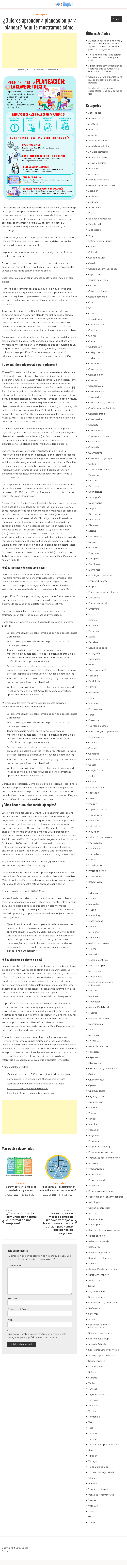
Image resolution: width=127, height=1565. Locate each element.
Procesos (93, 1163)
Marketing (94, 915)
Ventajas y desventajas (101, 1494)
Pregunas (93, 1135)
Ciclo (91, 313)
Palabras (93, 1107)
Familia (92, 687)
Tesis (91, 1422)
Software (93, 1372)
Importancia (95, 815)
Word (91, 1517)
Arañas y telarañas (98, 179)
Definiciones (95, 491)
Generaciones (96, 737)
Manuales (93, 904)
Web (10, 1320)
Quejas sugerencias (99, 1208)
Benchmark (95, 224)
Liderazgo (93, 893)
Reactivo (93, 1213)
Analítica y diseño (98, 157)
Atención (93, 190)
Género (92, 748)
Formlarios (94, 703)
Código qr (93, 358)
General (92, 742)
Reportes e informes (99, 1258)
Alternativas (95, 129)
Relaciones (94, 1247)
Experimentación (98, 670)
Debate (92, 480)
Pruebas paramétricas (100, 1191)
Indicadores (94, 826)
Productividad (96, 1169)
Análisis (92, 135)
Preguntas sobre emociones (104, 1157)
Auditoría (93, 202)
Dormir (92, 542)
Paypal (92, 1118)
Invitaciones (95, 876)
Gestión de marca (98, 759)
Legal (25, 1548)
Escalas (92, 620)
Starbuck (93, 1377)
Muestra (92, 1013)
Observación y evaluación (102, 1068)
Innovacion (94, 848)
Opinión (92, 1085)
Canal (91, 263)
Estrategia (40, 15)
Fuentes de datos (98, 726)
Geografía (93, 753)
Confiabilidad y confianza (102, 402)
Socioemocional (97, 1366)
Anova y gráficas (97, 163)
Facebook (93, 675)
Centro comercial (98, 296)
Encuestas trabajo (98, 603)
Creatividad (94, 441)
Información (95, 843)
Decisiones (94, 486)
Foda (91, 698)
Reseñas (93, 1263)
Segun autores (96, 1297)
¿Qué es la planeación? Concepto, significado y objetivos (38, 1074)
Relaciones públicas (99, 1252)
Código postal (96, 352)
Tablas (91, 1383)
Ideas (91, 798)
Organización (95, 1102)
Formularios (95, 709)
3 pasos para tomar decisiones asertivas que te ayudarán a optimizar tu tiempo (105, 68)
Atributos (93, 196)
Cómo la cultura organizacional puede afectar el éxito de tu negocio (105, 80)
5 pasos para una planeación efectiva (27, 1088)
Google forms (95, 770)
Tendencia (94, 1416)
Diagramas (94, 508)
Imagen (92, 804)
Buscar (117, 19)
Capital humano (97, 274)
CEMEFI (92, 285)
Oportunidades (96, 1091)
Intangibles (94, 854)
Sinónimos (94, 1308)
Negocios (93, 1035)
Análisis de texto (97, 140)
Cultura (92, 464)
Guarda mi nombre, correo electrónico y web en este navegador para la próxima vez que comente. (36, 1336)
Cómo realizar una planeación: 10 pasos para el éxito (36, 1079)
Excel (91, 664)
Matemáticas (95, 921)
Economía (94, 547)
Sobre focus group (98, 1338)
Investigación (95, 865)
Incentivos (94, 820)
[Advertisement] (39, 50)
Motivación (94, 1001)
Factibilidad (94, 681)
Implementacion (97, 809)
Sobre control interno (100, 1333)
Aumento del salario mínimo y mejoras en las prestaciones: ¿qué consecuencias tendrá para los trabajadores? (105, 45)
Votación (93, 1506)
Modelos (93, 996)
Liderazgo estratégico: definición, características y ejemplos (21, 1188)
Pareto (92, 1113)
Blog (91, 235)
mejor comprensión (99, 943)
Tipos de (93, 1455)
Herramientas (96, 787)
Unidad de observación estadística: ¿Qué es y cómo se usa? (105, 91)
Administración (96, 118)
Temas (92, 1411)
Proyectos (93, 1185)
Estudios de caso (97, 648)
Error (91, 614)
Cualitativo (94, 447)
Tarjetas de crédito (98, 1394)
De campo (94, 475)
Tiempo (92, 1433)
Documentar (95, 536)
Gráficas (92, 776)
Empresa (93, 586)
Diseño (92, 530)
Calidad (92, 252)
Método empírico (97, 965)
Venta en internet (98, 1489)
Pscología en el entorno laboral (105, 1196)
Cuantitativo (95, 452)
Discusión (93, 525)
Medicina (93, 926)
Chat (91, 302)
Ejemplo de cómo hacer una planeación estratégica (35, 1083)
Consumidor (95, 419)
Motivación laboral (98, 1007)
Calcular (92, 246)
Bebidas (92, 213)
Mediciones (94, 937)
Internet (92, 859)
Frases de (93, 720)
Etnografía (94, 653)
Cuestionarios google (100, 458)
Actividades (94, 112)
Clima (91, 341)
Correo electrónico (18, 1309)
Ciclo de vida (95, 319)
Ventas (92, 1500)
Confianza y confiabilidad (102, 408)
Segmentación (96, 1291)
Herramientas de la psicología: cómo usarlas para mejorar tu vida (105, 57)
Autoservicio (95, 207)
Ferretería (93, 692)
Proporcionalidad (98, 1180)
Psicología (94, 1202)
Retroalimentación (98, 1274)
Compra (92, 380)
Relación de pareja (98, 1241)
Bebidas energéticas (99, 218)
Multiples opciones (98, 1018)
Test (90, 1428)
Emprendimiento (98, 581)
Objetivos (93, 1057)
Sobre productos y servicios (103, 1350)
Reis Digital (29, 1195)
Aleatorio (93, 124)
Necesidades (95, 1024)
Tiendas (92, 1439)
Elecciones (94, 564)
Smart (91, 1319)
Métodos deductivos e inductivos (100, 983)
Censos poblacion (98, 291)
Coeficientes (95, 363)
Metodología (95, 976)
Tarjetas (92, 1389)
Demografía (95, 497)
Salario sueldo (96, 1280)
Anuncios (93, 168)
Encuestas (94, 597)
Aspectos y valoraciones (101, 185)
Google (92, 765)
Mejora (92, 948)
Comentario (14, 1265)
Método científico (98, 960)
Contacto (93, 425)
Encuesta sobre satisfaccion (103, 592)
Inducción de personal (100, 837)
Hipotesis (93, 792)
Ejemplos (93, 558)
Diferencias (94, 514)
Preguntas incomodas (100, 1152)
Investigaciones (97, 870)
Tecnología (94, 1405)
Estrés (91, 636)
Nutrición (93, 1052)
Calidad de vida (97, 257)
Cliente (92, 335)
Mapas (92, 909)
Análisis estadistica (99, 146)
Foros (91, 714)
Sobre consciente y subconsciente (98, 1326)
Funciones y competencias (103, 731)
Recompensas (96, 1224)
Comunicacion (96, 391)
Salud (91, 1286)
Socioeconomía (96, 1361)
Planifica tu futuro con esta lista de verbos (30, 1093)
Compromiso (95, 386)
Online (92, 1074)
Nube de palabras (98, 1046)
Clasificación (95, 330)
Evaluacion (94, 659)
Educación (94, 553)
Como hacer (95, 369)
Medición (93, 932)
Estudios (93, 642)
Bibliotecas (94, 230)
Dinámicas (94, 519)
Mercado (93, 954)
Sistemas (93, 1313)
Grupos (92, 781)
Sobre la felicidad (98, 1344)
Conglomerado (96, 413)
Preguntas (94, 1141)
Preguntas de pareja (99, 1146)
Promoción (94, 1174)
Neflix (91, 1029)
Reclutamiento (96, 1219)
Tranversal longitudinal (101, 1472)
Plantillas (93, 1124)
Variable (92, 1483)
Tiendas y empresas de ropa (104, 1444)
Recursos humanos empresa (104, 1230)
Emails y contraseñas (100, 575)
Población (93, 1130)
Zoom (91, 1522)
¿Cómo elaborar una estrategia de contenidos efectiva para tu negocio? (58, 1188)
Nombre (12, 1298)
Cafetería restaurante (100, 241)
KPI (90, 887)
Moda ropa (94, 990)
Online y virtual (96, 1079)
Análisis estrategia (98, 151)
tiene (91, 1450)
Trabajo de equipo (98, 1467)
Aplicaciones (95, 174)
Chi (90, 308)
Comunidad (95, 397)
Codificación (95, 347)
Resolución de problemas (102, 1269)
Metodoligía (95, 971)
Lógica (92, 898)
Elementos (94, 569)
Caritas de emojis (98, 280)
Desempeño (95, 503)
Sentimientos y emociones (103, 1302)
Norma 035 (94, 1040)
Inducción (93, 831)
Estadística (94, 625)
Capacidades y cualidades (102, 269)
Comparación (95, 374)
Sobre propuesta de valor (102, 1355)
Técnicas (93, 1400)
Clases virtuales (97, 324)
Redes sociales (96, 1235)
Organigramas (96, 1096)
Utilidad (92, 1478)
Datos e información (99, 469)
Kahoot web (95, 882)
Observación (95, 1063)
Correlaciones (96, 430)
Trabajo (92, 1461)
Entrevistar (94, 608)
